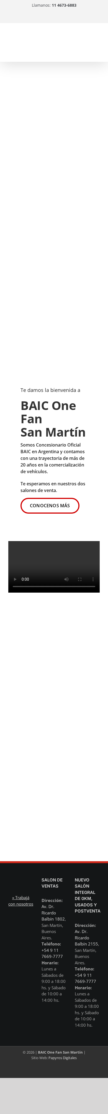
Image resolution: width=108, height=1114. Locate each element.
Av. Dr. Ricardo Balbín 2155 (86, 938)
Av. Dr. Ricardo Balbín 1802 (53, 913)
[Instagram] (40, 16)
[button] (49, 506)
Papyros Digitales (62, 1057)
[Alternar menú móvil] (97, 41)
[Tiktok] (52, 16)
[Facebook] (65, 16)
